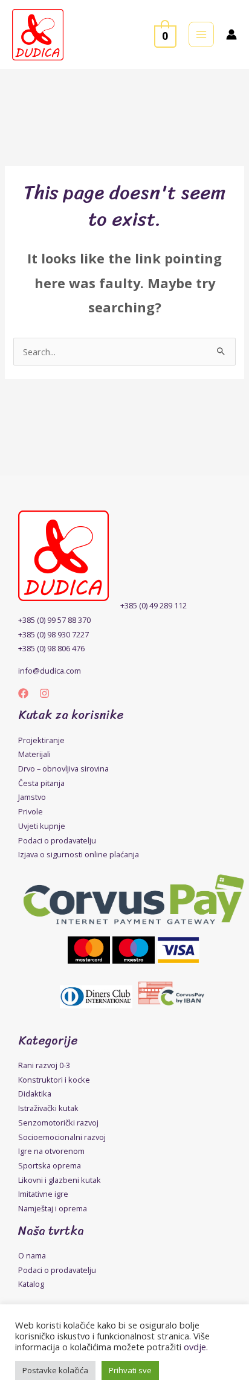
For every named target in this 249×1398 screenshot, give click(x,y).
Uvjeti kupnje (41, 825)
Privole (30, 811)
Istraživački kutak (48, 1108)
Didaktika (34, 1093)
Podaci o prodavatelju (57, 840)
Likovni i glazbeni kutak (59, 1179)
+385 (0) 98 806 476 (51, 648)
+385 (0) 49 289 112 (153, 605)
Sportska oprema (49, 1165)
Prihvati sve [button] (130, 1370)
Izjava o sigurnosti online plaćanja (78, 854)
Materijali (34, 754)
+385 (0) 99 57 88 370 (54, 619)
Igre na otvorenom (51, 1150)
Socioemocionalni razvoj (62, 1137)
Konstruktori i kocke (54, 1079)
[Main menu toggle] (201, 34)
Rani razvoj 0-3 (44, 1065)
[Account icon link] (231, 34)
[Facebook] (23, 693)
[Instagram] (44, 693)
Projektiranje (41, 740)
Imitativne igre (43, 1193)
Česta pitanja (41, 783)
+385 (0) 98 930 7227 (53, 634)
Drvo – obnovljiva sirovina (63, 768)
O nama (32, 1255)
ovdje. (196, 1347)
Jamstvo (32, 796)
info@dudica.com (49, 670)
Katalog (31, 1283)
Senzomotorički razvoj (58, 1122)
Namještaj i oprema (52, 1208)
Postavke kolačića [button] (55, 1370)
